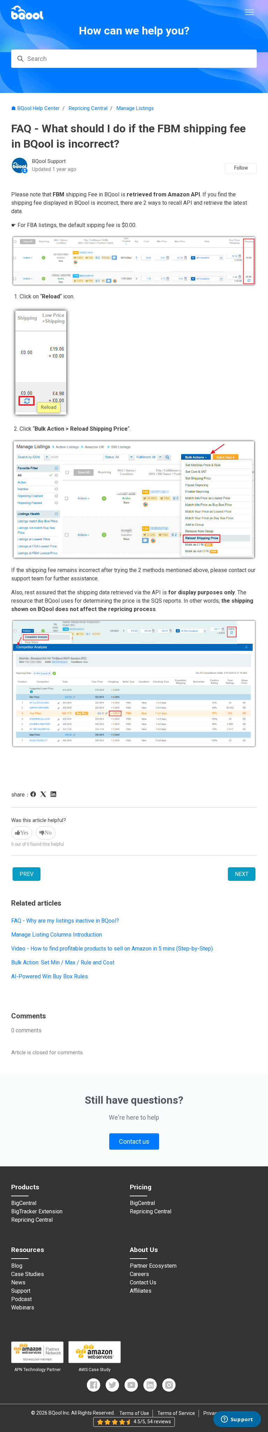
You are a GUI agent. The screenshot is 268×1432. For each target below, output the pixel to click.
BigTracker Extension (36, 1211)
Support (20, 1291)
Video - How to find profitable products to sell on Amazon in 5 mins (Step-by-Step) (112, 948)
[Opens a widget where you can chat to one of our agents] (237, 1420)
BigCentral (23, 1203)
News (18, 1282)
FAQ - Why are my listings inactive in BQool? (65, 920)
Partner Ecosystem (153, 1266)
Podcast (21, 1299)
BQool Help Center (38, 108)
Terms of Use (134, 1413)
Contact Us (143, 1282)
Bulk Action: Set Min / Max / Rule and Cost (62, 962)
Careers (139, 1274)
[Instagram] (169, 1385)
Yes (24, 833)
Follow (241, 168)
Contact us (134, 1141)
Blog (16, 1266)
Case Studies (27, 1274)
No (48, 833)
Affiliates (140, 1291)
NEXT (241, 874)
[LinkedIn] (55, 795)
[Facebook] (34, 795)
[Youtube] (131, 1385)
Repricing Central (88, 108)
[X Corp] (44, 795)
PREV (27, 874)
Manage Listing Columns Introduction (56, 934)
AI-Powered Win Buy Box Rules (49, 976)
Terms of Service (176, 1413)
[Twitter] (112, 1385)
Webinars (22, 1307)
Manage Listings (135, 108)
